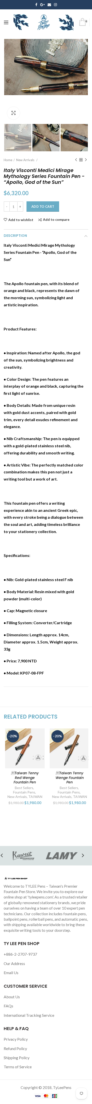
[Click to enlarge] (13, 113)
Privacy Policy (16, 1039)
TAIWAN (34, 796)
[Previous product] (76, 159)
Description (15, 235)
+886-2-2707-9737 (20, 954)
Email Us (11, 972)
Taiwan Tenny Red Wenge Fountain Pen (24, 777)
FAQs (8, 1005)
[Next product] (85, 159)
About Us (12, 996)
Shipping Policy (16, 1057)
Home (8, 160)
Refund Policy (15, 1048)
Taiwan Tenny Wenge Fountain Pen (68, 777)
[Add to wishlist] (37, 735)
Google (42, 4)
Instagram (55, 4)
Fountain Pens (23, 792)
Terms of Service (18, 1066)
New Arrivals (25, 160)
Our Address (14, 963)
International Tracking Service (29, 1015)
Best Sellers (23, 788)
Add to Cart (42, 206)
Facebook (36, 4)
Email (49, 4)
